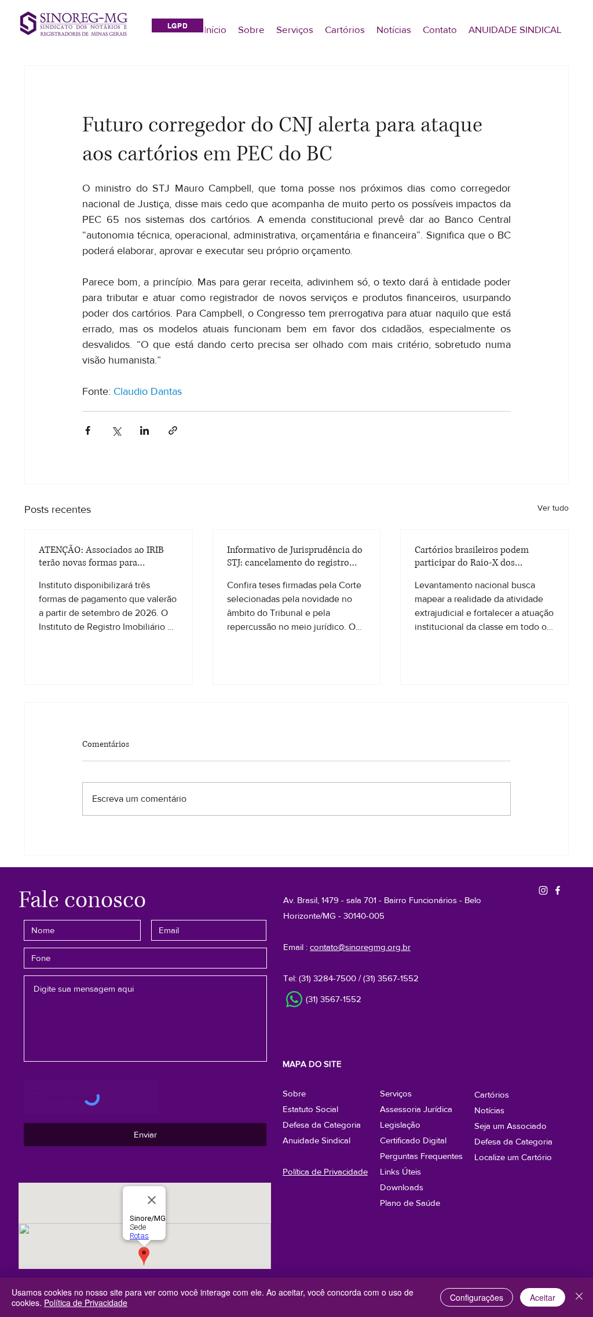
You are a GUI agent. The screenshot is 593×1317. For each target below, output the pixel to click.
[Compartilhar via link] (172, 430)
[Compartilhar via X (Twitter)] (116, 430)
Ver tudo (553, 507)
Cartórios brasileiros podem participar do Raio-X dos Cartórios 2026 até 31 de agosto (478, 556)
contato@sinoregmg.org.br (360, 947)
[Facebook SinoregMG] (557, 890)
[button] (513, 1141)
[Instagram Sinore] (543, 890)
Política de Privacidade (85, 1302)
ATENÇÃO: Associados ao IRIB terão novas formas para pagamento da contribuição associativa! (101, 556)
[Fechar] (579, 1297)
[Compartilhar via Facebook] (87, 430)
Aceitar (542, 1297)
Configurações (476, 1297)
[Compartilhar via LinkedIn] (144, 430)
